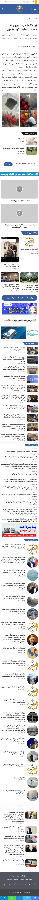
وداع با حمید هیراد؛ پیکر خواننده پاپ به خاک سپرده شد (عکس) (13, 753)
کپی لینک (8, 164)
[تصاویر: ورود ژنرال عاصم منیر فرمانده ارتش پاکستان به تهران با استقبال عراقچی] (32, 679)
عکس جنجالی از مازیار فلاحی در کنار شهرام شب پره (10, 265)
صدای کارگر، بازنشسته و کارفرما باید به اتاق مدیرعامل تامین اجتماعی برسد (14, 406)
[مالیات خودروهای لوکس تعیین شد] (29, 242)
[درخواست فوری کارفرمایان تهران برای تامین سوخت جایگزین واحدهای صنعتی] (32, 370)
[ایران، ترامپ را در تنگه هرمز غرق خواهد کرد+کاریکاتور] (32, 653)
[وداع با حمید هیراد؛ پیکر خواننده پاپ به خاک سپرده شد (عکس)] (32, 756)
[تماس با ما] (4, 884)
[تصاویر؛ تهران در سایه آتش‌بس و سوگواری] (32, 692)
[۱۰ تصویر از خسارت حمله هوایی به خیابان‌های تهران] (32, 795)
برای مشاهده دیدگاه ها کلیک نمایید (19, 298)
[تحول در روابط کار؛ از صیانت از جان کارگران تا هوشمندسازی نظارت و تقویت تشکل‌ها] (32, 360)
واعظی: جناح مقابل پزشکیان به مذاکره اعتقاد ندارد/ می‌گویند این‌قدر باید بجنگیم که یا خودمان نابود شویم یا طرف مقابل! (13, 559)
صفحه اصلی (28, 879)
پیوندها (16, 879)
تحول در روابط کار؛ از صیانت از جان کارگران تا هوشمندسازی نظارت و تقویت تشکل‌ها (14, 359)
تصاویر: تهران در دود (19, 778)
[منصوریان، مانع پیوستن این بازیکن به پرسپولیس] (31, 151)
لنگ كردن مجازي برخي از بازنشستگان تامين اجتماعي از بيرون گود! (10, 286)
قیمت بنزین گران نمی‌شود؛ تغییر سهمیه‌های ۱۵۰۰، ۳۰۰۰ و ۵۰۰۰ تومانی (13, 837)
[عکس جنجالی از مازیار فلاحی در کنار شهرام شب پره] (10, 249)
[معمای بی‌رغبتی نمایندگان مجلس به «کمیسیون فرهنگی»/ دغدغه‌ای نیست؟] (29, 277)
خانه (34, 19)
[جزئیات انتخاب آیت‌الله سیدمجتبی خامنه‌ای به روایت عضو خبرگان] (32, 743)
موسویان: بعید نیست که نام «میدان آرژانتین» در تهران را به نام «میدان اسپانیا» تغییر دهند (13, 585)
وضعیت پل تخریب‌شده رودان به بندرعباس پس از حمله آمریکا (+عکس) (14, 597)
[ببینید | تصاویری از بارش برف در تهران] (32, 769)
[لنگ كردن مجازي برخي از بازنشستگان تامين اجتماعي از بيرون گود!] (10, 277)
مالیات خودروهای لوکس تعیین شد (29, 250)
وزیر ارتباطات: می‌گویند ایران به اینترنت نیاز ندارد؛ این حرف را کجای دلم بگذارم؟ (13, 662)
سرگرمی (29, 19)
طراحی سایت (26, 893)
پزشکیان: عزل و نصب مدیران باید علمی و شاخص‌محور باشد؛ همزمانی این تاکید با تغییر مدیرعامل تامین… (13, 436)
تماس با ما (9, 879)
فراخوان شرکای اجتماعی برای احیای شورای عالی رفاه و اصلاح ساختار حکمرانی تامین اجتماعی (13, 397)
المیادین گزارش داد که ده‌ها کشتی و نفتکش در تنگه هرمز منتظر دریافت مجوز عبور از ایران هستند (13, 572)
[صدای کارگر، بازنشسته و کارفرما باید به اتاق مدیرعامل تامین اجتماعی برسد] (32, 408)
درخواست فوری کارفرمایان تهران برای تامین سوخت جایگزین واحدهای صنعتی (13, 368)
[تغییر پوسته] (3, 9)
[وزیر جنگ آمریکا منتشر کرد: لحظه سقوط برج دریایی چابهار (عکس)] (32, 614)
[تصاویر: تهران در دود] (32, 782)
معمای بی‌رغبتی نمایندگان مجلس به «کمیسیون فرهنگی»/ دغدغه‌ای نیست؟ (30, 287)
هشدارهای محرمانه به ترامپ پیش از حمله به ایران (13, 828)
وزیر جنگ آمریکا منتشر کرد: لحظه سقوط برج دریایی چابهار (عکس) (13, 610)
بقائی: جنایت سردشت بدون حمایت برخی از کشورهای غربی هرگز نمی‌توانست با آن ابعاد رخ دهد (13, 624)
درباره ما (22, 879)
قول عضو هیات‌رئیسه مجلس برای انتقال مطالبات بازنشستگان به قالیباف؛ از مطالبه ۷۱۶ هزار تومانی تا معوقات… (13, 426)
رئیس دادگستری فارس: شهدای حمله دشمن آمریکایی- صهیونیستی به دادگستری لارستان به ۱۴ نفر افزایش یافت (13, 728)
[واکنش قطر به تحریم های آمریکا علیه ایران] (31, 863)
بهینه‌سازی (18, 893)
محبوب (19, 806)
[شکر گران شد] (31, 141)
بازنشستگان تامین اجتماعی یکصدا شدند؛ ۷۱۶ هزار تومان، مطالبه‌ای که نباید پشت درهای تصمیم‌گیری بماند (13, 387)
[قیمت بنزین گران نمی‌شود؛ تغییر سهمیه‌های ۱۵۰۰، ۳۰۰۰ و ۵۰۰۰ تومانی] (31, 839)
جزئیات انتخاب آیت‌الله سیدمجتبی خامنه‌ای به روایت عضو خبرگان (13, 740)
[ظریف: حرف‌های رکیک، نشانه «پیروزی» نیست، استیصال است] (32, 704)
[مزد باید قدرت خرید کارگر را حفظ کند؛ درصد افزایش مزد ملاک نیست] (32, 379)
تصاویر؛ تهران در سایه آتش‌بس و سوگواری (13, 687)
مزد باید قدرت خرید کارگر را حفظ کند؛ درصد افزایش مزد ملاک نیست (14, 377)
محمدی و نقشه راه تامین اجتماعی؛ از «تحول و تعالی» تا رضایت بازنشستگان (14, 416)
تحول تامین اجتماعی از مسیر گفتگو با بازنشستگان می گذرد (14, 348)
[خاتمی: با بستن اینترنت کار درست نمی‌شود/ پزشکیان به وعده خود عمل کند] (32, 549)
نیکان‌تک (11, 893)
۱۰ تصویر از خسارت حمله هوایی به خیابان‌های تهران (15, 791)
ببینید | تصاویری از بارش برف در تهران (14, 765)
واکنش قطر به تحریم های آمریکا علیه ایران (13, 861)
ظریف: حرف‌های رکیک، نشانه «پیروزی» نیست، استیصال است (13, 701)
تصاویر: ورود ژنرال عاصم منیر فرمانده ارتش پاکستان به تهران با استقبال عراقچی (13, 675)
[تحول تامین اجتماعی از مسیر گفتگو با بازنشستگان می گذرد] (32, 351)
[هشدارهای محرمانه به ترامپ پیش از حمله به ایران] (31, 830)
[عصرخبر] (19, 9)
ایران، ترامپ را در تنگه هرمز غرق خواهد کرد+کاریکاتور (13, 649)
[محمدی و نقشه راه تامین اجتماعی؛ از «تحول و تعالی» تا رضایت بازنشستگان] (32, 418)
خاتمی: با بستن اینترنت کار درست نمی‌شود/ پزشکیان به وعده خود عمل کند (13, 545)
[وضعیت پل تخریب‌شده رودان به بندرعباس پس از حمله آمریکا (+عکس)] (32, 601)
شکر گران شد (20, 138)
